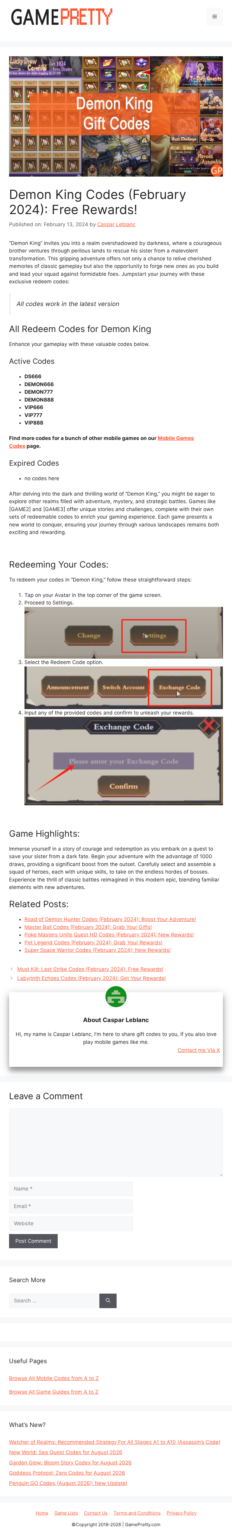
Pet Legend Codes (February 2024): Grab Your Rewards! (93, 943)
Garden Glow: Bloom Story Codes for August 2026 (70, 1463)
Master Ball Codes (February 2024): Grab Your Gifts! (88, 927)
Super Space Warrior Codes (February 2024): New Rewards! (97, 950)
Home (42, 1513)
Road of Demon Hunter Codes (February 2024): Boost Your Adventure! (110, 919)
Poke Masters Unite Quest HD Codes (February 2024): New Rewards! (109, 935)
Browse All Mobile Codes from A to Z (54, 1378)
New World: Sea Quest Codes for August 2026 (65, 1452)
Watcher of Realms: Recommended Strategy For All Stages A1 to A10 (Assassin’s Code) (115, 1442)
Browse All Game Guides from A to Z (53, 1392)
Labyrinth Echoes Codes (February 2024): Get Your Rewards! (91, 978)
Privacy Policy (182, 1513)
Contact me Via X (199, 1050)
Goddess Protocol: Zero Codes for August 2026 (67, 1473)
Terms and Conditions (137, 1513)
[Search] (108, 1301)
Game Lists (66, 1513)
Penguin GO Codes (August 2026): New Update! (68, 1483)
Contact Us (96, 1513)
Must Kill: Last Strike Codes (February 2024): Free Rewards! (90, 969)
